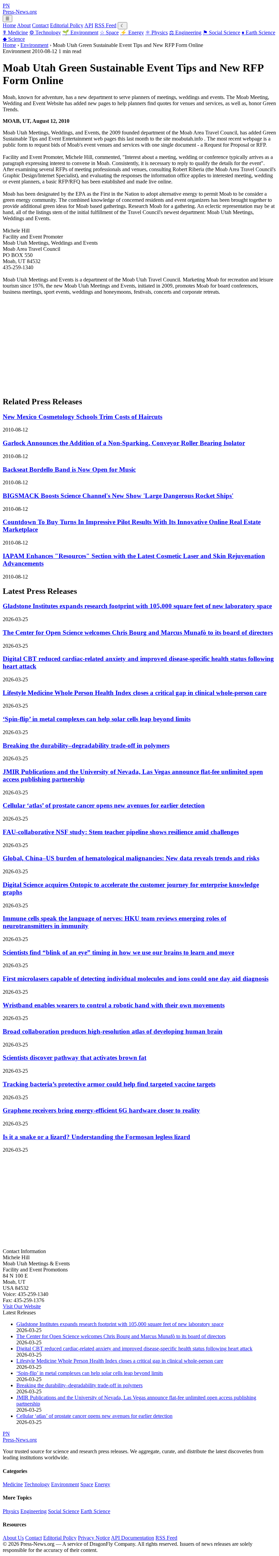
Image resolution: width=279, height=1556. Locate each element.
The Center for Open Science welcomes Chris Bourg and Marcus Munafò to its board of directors (138, 632)
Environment (80, 32)
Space (109, 32)
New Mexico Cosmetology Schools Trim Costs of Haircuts (82, 416)
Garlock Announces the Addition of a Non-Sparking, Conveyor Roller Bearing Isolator (124, 443)
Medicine (15, 32)
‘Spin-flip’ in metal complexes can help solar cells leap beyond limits (97, 719)
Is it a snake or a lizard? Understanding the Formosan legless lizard (96, 1136)
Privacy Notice (94, 1538)
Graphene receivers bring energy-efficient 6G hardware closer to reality (101, 1110)
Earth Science (258, 32)
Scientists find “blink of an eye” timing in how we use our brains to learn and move (118, 952)
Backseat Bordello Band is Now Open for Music (69, 469)
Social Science (221, 32)
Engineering (185, 32)
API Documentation (132, 1538)
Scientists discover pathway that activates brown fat (74, 1057)
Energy (132, 32)
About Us (13, 1538)
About (24, 25)
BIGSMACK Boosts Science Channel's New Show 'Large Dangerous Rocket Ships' (118, 495)
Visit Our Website (22, 1306)
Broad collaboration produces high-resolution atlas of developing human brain (113, 1031)
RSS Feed (105, 25)
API (88, 25)
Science (14, 39)
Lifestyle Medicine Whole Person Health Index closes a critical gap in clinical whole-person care (134, 692)
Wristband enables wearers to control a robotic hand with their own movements (114, 1005)
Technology (45, 32)
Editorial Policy (66, 25)
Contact (40, 25)
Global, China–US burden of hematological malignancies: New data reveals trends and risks (131, 858)
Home (9, 25)
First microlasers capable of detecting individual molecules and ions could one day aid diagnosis (135, 978)
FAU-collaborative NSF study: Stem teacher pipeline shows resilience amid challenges (121, 832)
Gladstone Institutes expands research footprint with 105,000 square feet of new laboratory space (137, 606)
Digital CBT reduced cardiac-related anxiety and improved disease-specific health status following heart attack (134, 1348)
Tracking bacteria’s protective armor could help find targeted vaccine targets (109, 1084)
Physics (156, 32)
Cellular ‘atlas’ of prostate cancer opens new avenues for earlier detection (104, 805)
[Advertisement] (139, 342)
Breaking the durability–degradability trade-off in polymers (86, 745)
